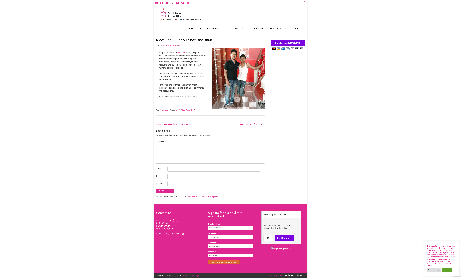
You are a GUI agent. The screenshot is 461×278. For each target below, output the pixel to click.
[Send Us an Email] (156, 3)
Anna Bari (178, 110)
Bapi (183, 110)
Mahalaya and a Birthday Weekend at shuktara (174, 124)
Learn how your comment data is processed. (204, 197)
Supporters (276, 275)
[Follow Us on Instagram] (172, 3)
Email (159, 176)
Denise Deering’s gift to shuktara (251, 124)
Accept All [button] (447, 270)
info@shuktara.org (173, 233)
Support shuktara (255, 28)
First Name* (213, 233)
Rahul (193, 110)
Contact (297, 28)
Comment (160, 141)
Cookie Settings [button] (434, 270)
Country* (212, 252)
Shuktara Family (213, 28)
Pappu (188, 110)
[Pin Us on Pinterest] (177, 3)
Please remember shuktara (278, 28)
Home (191, 28)
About (200, 28)
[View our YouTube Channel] (167, 3)
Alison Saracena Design (191, 276)
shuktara (181, 45)
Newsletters (238, 28)
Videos (226, 28)
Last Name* (213, 242)
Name (159, 168)
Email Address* (214, 224)
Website (159, 183)
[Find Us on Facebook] (162, 3)
